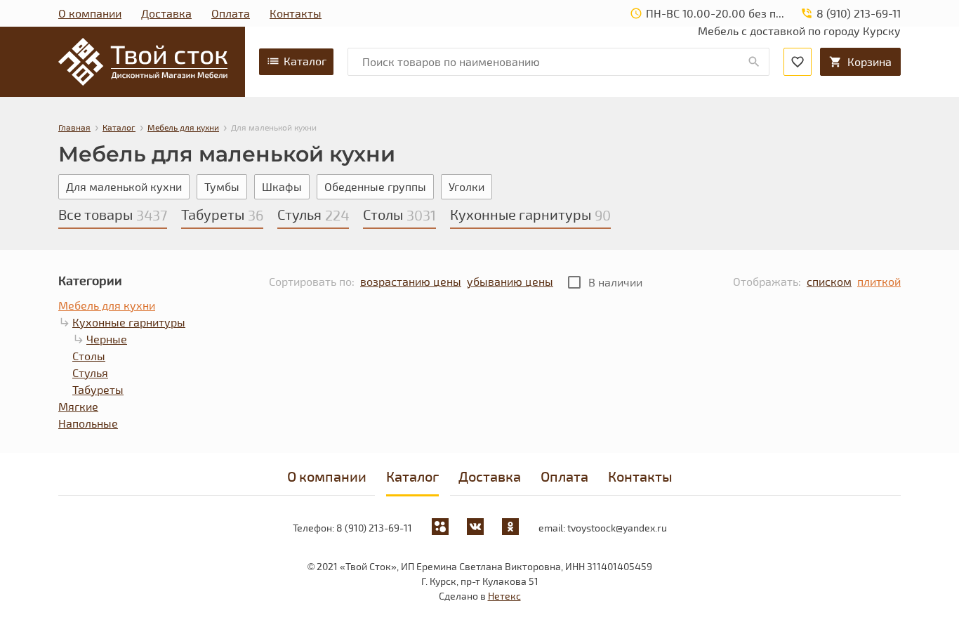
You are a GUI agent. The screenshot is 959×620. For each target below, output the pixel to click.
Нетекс (504, 596)
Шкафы (282, 186)
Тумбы (221, 186)
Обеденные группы (375, 186)
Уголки (466, 186)
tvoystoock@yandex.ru (617, 528)
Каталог (305, 60)
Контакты (296, 13)
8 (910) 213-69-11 (374, 528)
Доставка (166, 13)
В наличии (615, 282)
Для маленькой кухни (124, 186)
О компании (89, 13)
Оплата (230, 13)
